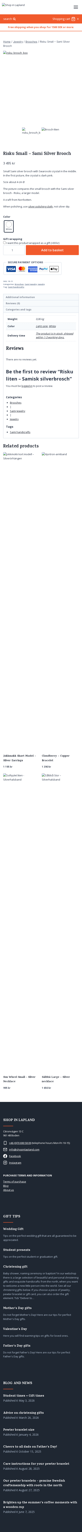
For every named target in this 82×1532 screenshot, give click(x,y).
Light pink (42, 326)
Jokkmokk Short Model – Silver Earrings (19, 758)
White (52, 326)
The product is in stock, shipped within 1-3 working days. (54, 335)
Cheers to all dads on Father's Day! (30, 1447)
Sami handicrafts (16, 287)
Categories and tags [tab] (18, 309)
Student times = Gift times (23, 1396)
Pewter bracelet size (18, 1430)
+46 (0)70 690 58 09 (20, 1143)
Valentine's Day (15, 1329)
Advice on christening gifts (23, 1413)
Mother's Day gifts (17, 1308)
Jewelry (41, 284)
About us (8, 1190)
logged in (26, 386)
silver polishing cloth (40, 206)
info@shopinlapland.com (24, 1149)
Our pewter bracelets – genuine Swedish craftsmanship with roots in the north (34, 1483)
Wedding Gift (13, 1229)
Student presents (16, 1250)
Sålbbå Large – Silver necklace (56, 1079)
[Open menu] (75, 7)
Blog (5, 1186)
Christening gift (15, 1267)
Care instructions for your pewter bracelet (36, 1464)
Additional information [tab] (20, 297)
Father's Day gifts (16, 1346)
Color (6, 216)
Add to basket (52, 250)
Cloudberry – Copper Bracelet (56, 758)
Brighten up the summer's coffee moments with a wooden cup (40, 1505)
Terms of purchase (14, 1181)
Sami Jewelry (31, 284)
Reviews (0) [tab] (13, 303)
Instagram (15, 1162)
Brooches (19, 284)
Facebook (15, 1156)
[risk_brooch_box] (41, 88)
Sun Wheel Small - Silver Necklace (19, 1079)
